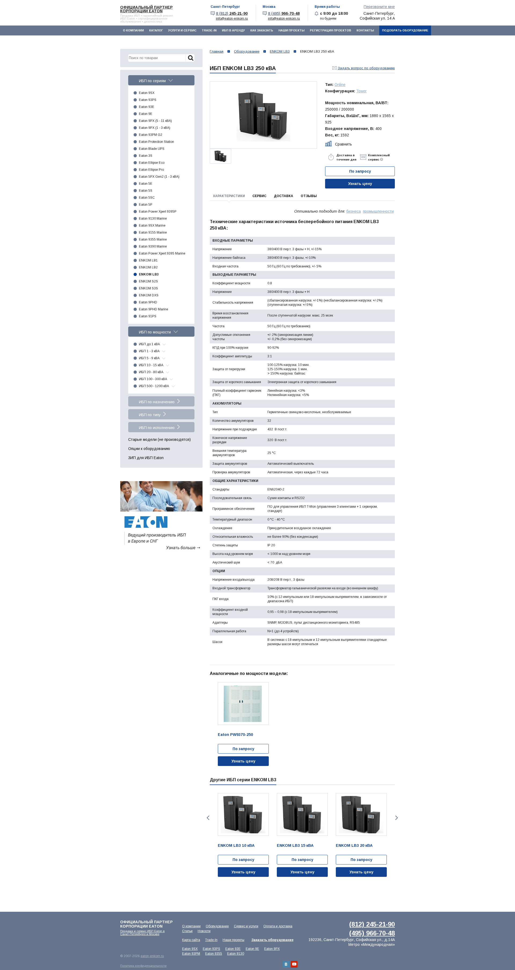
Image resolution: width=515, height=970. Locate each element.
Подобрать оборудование (405, 30)
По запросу (243, 749)
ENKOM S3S (148, 288)
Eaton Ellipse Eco (151, 163)
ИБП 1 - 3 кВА (149, 351)
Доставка (283, 196)
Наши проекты (291, 30)
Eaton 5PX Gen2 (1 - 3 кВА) (159, 177)
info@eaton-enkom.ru (232, 18)
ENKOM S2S (148, 281)
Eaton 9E (145, 114)
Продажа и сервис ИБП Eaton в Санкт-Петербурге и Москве (142, 932)
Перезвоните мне (379, 7)
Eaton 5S (145, 190)
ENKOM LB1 (148, 260)
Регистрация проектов (330, 30)
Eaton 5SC (147, 197)
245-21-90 (232, 13)
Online (339, 84)
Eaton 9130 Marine (153, 218)
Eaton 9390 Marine (153, 246)
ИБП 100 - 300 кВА (153, 379)
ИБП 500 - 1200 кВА (154, 386)
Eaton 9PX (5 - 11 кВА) (155, 121)
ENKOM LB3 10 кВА (236, 845)
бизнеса (353, 211)
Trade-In (209, 30)
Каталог (156, 30)
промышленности (378, 211)
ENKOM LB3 (149, 274)
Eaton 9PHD (148, 302)
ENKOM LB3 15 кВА (295, 845)
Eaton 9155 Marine (153, 232)
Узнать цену (360, 183)
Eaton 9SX (146, 93)
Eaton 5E (145, 184)
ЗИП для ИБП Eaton (146, 458)
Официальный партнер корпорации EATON (146, 9)
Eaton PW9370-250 (235, 734)
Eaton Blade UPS (151, 149)
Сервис (259, 196)
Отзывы (309, 196)
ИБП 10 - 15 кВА (151, 365)
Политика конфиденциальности (143, 965)
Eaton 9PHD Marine (153, 309)
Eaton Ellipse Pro (151, 170)
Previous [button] (207, 818)
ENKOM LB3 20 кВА (354, 845)
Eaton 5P (145, 204)
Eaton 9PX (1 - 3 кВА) (154, 128)
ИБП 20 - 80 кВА (151, 372)
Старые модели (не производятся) (159, 439)
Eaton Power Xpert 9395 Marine (162, 253)
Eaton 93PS (147, 100)
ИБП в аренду (233, 30)
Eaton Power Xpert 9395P (157, 211)
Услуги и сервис (182, 30)
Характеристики (229, 196)
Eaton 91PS (147, 316)
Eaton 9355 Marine (153, 239)
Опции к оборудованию (149, 448)
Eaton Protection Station (156, 142)
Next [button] (397, 818)
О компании (133, 30)
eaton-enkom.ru (152, 956)
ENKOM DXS (149, 295)
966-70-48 (284, 13)
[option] (263, 115)
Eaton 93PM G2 (150, 135)
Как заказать (261, 30)
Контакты (365, 30)
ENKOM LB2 (148, 267)
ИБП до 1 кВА (149, 344)
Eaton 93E (146, 107)
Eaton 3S (145, 156)
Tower (361, 91)
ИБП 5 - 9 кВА (149, 358)
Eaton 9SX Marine (152, 225)
